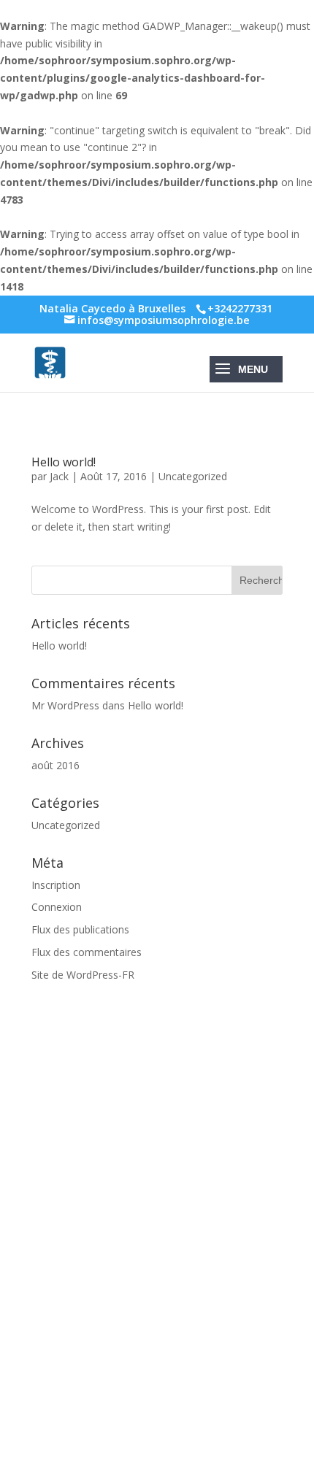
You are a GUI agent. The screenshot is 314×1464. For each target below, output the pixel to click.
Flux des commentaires (86, 952)
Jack (59, 476)
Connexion (56, 907)
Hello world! (63, 462)
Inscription (55, 885)
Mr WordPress (65, 705)
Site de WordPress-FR (82, 975)
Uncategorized (192, 476)
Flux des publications (80, 929)
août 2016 (55, 765)
